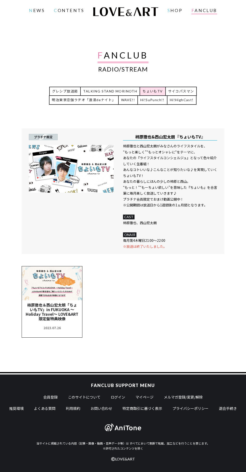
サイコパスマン (181, 91)
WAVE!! (128, 100)
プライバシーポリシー (190, 408)
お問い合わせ (101, 408)
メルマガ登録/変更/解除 (183, 397)
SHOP (174, 10)
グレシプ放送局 (65, 91)
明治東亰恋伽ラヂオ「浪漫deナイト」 (84, 100)
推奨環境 (16, 408)
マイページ (144, 397)
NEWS (37, 10)
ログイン (118, 397)
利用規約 (73, 408)
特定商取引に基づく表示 (142, 408)
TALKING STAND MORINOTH (110, 91)
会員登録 (50, 397)
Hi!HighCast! (182, 100)
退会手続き (228, 408)
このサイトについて (84, 397)
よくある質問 (44, 408)
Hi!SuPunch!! (152, 100)
